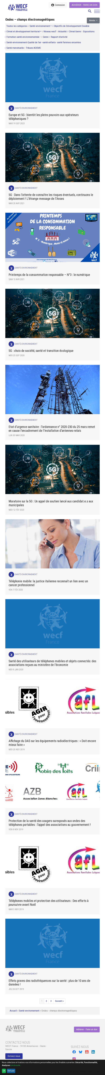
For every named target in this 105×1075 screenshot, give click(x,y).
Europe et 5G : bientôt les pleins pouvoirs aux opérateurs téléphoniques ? (44, 117)
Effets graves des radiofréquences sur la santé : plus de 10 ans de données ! (49, 982)
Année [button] (92, 20)
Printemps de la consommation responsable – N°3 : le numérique (49, 275)
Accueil (13, 1010)
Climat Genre (75, 31)
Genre (46, 37)
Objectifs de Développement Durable (71, 26)
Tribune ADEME (33, 48)
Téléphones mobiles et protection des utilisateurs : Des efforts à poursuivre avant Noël (49, 903)
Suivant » (59, 1001)
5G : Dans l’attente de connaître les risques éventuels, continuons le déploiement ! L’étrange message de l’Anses (51, 197)
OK (4, 1071)
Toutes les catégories (16, 26)
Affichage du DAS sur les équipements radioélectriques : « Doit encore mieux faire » (52, 743)
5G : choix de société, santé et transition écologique (41, 351)
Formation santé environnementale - (23, 37)
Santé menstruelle (15, 48)
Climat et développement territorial (23, 31)
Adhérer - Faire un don (84, 5)
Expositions (88, 31)
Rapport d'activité (59, 37)
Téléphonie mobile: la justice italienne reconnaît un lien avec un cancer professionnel (48, 583)
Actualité (62, 31)
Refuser (11, 1071)
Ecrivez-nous (14, 1056)
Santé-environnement (40, 26)
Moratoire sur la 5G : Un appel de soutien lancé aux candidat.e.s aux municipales (51, 503)
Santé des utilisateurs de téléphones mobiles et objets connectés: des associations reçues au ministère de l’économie (52, 663)
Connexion (58, 5)
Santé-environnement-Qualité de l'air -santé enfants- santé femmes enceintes (43, 42)
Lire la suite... (16, 1065)
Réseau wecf (49, 31)
